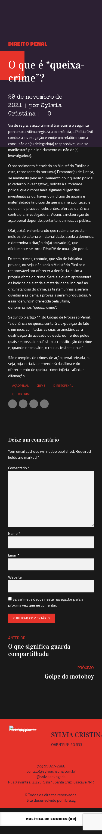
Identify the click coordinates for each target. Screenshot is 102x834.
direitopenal (63, 385)
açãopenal (20, 385)
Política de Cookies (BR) (51, 818)
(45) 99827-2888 (51, 766)
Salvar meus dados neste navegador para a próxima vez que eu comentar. (45, 602)
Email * (13, 555)
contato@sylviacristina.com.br (51, 771)
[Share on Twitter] (23, 403)
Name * (14, 533)
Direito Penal (27, 43)
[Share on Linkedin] (33, 403)
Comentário (18, 468)
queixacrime (21, 394)
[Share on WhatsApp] (44, 403)
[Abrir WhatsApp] (88, 820)
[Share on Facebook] (12, 403)
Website (15, 577)
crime (40, 385)
